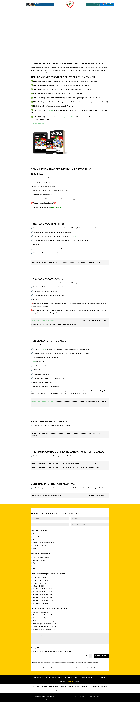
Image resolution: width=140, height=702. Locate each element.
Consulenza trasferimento (41, 612)
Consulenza (52, 678)
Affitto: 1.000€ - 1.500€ (40, 580)
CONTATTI (77, 681)
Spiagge (92, 689)
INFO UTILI (77, 678)
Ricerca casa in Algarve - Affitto (43, 615)
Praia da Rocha (49, 689)
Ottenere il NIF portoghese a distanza (45, 626)
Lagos (83, 686)
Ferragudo (75, 686)
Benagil (63, 686)
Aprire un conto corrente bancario (44, 629)
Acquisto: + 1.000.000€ (40, 603)
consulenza (49, 110)
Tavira (66, 689)
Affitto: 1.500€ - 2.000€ (40, 583)
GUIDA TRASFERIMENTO (40, 678)
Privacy (76, 696)
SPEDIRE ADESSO (100, 655)
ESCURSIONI (99, 678)
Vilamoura (73, 689)
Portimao (104, 686)
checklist (63, 681)
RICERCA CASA (62, 678)
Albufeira (43, 686)
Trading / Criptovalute (40, 545)
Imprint (97, 696)
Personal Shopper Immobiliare (65, 117)
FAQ (105, 678)
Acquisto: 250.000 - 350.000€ (42, 592)
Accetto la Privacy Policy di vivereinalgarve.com (52, 651)
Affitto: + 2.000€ (38, 586)
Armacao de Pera (53, 686)
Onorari (70, 681)
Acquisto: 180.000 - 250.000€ (42, 589)
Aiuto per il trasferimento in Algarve (44, 621)
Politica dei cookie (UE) (83, 696)
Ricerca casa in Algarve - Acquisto (44, 618)
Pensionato (36, 534)
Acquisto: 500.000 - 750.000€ (42, 597)
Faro (69, 686)
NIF (34, 361)
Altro (34, 548)
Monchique (95, 686)
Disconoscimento (92, 696)
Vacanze (86, 689)
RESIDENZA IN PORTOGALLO (43, 401)
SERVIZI (70, 678)
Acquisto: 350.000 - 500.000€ (42, 595)
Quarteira (59, 689)
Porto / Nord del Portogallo (41, 557)
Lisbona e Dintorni (39, 560)
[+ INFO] (68, 651)
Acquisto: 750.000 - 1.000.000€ (43, 600)
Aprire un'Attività (38, 540)
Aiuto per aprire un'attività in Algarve (45, 624)
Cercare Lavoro (38, 537)
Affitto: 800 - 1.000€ (39, 577)
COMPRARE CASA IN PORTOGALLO (45, 320)
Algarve (73, 236)
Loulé (88, 686)
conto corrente (44, 456)
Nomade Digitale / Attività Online (44, 542)
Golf (80, 689)
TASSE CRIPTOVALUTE (88, 678)
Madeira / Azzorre (39, 566)
